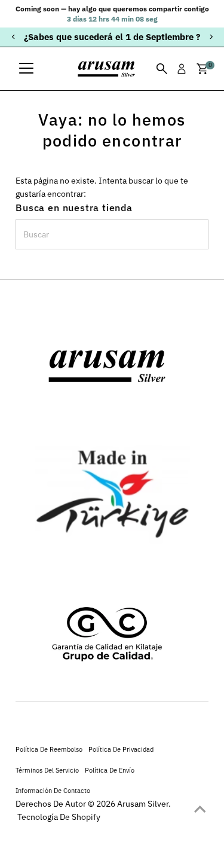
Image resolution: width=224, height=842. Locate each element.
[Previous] (13, 36)
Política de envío (109, 769)
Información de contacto (53, 790)
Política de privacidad (121, 749)
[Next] (210, 36)
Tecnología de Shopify (58, 817)
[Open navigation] (26, 69)
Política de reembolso (49, 749)
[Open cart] (202, 68)
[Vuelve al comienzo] (200, 809)
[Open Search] (162, 68)
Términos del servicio (47, 769)
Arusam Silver (142, 803)
